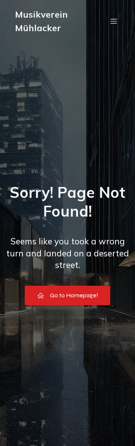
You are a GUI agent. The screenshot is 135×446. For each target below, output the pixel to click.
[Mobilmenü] (113, 21)
